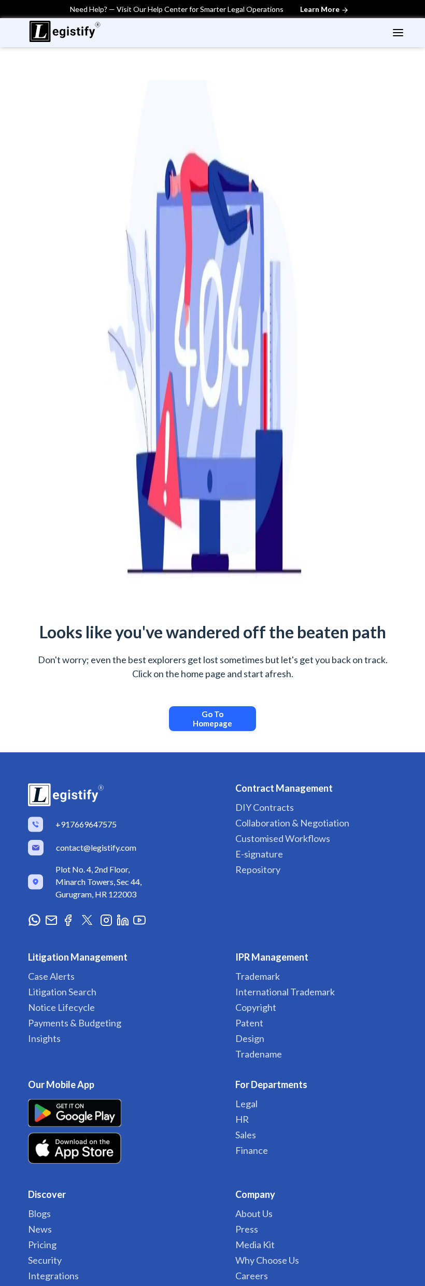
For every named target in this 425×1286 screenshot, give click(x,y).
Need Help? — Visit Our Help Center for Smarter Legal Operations (205, 9)
